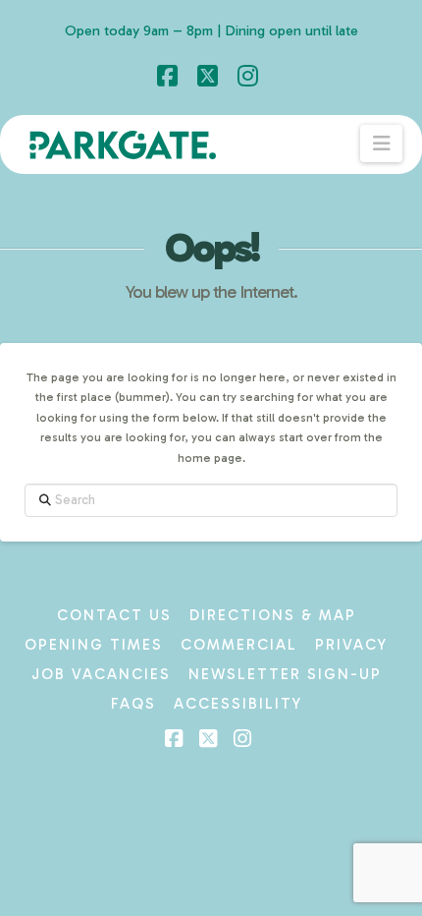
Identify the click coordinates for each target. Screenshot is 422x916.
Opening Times (94, 645)
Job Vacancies (101, 674)
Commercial (239, 645)
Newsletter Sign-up (285, 674)
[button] (381, 143)
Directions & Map (272, 615)
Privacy (351, 645)
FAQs (133, 704)
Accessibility (238, 704)
